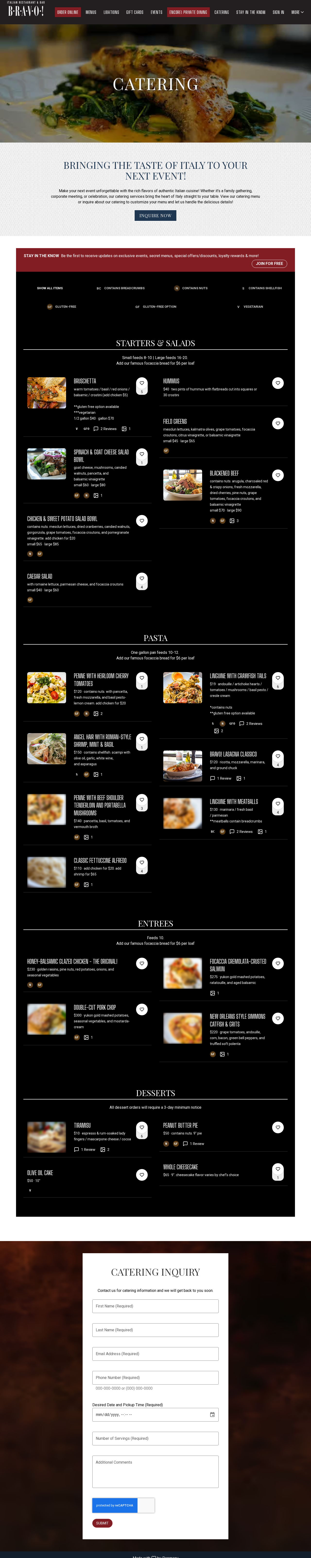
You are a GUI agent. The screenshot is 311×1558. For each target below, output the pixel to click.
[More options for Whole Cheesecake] (278, 1169)
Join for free (269, 263)
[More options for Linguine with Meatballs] (278, 804)
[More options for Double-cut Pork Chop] (142, 1009)
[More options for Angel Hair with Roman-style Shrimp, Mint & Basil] (142, 739)
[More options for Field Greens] (278, 423)
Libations (111, 12)
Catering (222, 12)
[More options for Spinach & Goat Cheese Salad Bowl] (142, 454)
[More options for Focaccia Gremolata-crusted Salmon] (278, 963)
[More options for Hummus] (278, 383)
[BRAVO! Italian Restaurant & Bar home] (26, 12)
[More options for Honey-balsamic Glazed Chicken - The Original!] (142, 963)
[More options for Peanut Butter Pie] (278, 1127)
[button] (298, 12)
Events (157, 12)
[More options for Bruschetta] (142, 383)
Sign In (278, 12)
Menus (91, 12)
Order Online (67, 12)
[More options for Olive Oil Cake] (142, 1175)
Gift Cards (135, 12)
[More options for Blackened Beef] (278, 475)
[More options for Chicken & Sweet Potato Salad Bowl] (142, 521)
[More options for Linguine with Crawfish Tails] (278, 678)
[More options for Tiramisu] (142, 1127)
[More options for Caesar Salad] (142, 578)
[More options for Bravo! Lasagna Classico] (278, 756)
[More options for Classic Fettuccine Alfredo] (142, 862)
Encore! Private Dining (188, 12)
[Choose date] (212, 1415)
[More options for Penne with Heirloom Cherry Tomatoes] (142, 678)
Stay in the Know (251, 12)
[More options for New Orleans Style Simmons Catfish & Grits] (278, 1018)
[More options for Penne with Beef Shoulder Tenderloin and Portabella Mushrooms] (142, 800)
